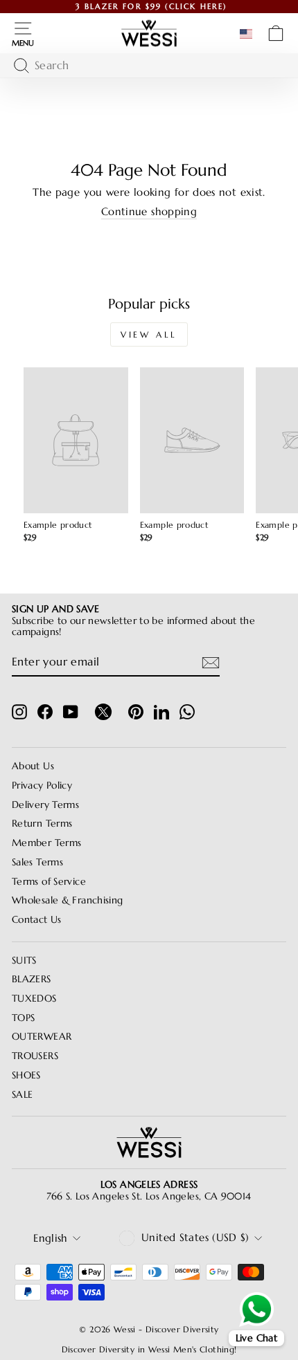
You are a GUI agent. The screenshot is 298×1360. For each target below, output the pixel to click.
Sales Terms (37, 862)
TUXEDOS (34, 998)
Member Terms (46, 843)
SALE (22, 1095)
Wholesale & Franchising (67, 900)
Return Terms (42, 823)
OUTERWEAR (41, 1036)
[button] (248, 34)
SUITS (24, 960)
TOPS (23, 1018)
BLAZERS (31, 979)
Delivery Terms (45, 805)
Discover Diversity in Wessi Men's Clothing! (149, 1349)
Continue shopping (149, 212)
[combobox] (145, 65)
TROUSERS (35, 1056)
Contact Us (37, 920)
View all (149, 334)
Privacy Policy (42, 785)
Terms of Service (49, 882)
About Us (33, 766)
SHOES (26, 1075)
